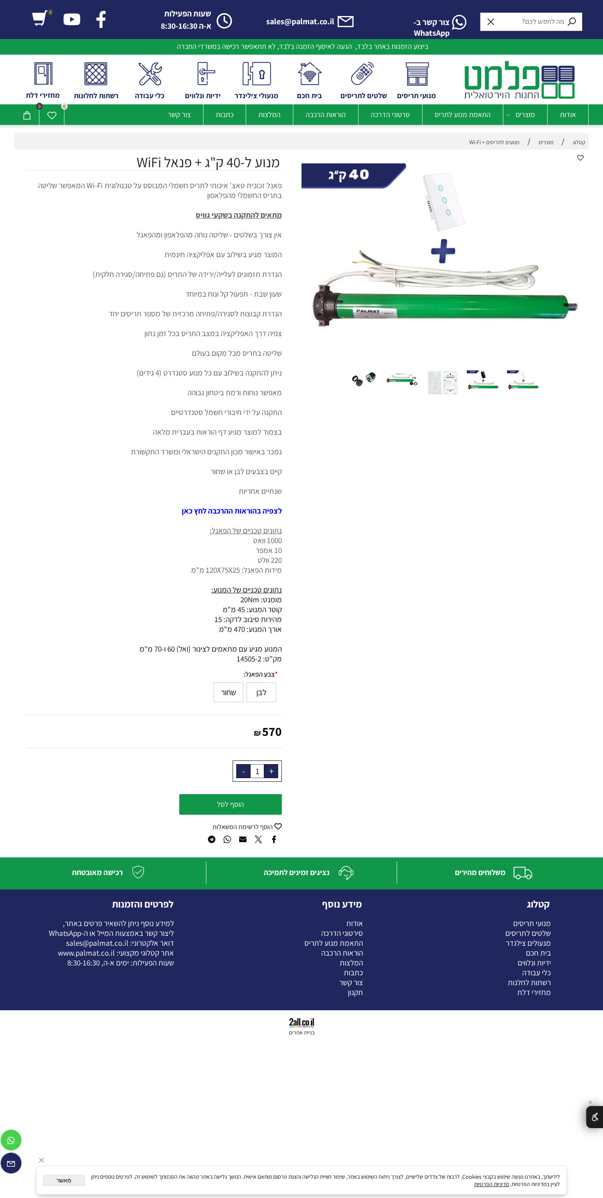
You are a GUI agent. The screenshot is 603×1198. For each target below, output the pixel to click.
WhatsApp (65, 933)
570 (272, 731)
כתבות (224, 114)
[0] (40, 18)
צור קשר (179, 114)
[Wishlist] (52, 114)
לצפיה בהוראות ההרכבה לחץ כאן (232, 511)
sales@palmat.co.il (97, 943)
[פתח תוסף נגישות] (594, 1117)
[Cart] (27, 114)
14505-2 (249, 659)
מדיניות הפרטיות (491, 1184)
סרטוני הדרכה (390, 114)
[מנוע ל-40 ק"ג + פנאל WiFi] (523, 401)
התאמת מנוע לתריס (463, 114)
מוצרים (525, 114)
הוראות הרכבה (326, 114)
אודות (568, 114)
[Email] (11, 1165)
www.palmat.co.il (86, 953)
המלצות (269, 114)
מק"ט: (272, 659)
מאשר (64, 1180)
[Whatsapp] (11, 1142)
